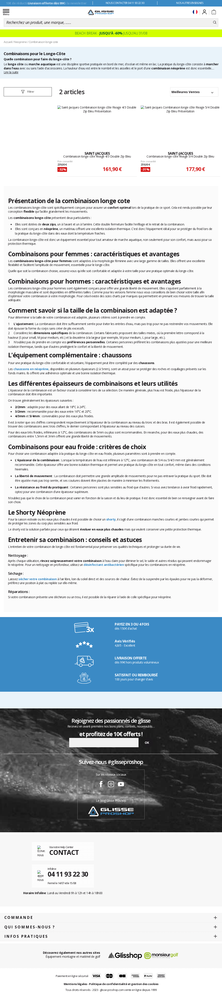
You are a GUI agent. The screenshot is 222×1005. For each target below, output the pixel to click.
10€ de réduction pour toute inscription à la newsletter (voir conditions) (46, 5)
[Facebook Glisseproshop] (101, 785)
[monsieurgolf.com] (161, 955)
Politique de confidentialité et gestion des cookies (123, 984)
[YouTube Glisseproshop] (121, 785)
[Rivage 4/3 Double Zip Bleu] (97, 123)
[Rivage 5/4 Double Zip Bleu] (180, 123)
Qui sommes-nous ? (29, 927)
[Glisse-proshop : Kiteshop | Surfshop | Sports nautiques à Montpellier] (101, 12)
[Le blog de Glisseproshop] (111, 811)
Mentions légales (75, 984)
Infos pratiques (26, 936)
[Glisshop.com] (125, 955)
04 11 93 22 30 (68, 874)
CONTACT (64, 852)
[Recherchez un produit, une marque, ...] (215, 22)
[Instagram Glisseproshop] (111, 785)
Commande (18, 917)
